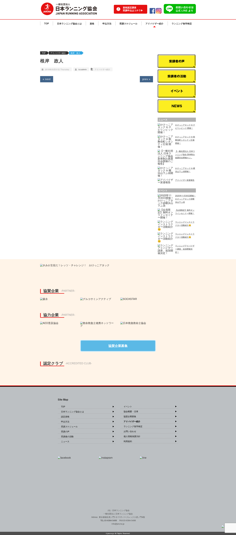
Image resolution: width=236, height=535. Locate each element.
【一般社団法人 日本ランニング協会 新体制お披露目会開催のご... (185, 154)
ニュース (65, 441)
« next (47, 79)
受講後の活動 (67, 436)
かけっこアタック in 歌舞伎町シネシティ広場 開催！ (185, 139)
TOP (46, 23)
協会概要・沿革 (131, 411)
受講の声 (65, 431)
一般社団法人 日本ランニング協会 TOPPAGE (69, 8)
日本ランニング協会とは (69, 23)
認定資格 (65, 416)
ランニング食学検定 (182, 23)
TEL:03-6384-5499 (108, 520)
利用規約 (128, 441)
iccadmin (83, 69)
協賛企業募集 (130, 416)
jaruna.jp (110, 533)
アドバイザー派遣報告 (184, 180)
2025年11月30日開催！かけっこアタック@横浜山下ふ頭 (185, 198)
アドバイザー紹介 (154, 23)
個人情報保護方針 (132, 436)
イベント (128, 406)
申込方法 (106, 23)
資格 (92, 23)
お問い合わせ (130, 431)
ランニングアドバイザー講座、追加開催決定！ (184, 248)
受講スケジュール (128, 23)
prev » (146, 79)
